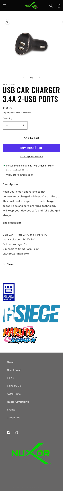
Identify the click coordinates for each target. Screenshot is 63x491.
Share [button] (10, 264)
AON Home (14, 393)
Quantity (7, 118)
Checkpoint (14, 370)
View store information (19, 174)
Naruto (11, 362)
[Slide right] (39, 78)
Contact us (13, 417)
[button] (4, 6)
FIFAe (10, 378)
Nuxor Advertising (18, 401)
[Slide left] (24, 78)
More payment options (31, 156)
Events (11, 409)
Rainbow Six (14, 385)
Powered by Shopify (40, 487)
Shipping (7, 113)
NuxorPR (26, 487)
